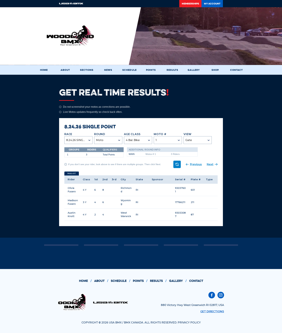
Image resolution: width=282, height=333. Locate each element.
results (158, 281)
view (187, 134)
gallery (178, 281)
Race (68, 134)
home (85, 281)
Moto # (160, 134)
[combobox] (66, 140)
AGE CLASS (132, 134)
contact (196, 281)
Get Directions (212, 311)
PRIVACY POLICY (189, 322)
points (140, 281)
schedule (120, 281)
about (101, 281)
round (99, 134)
